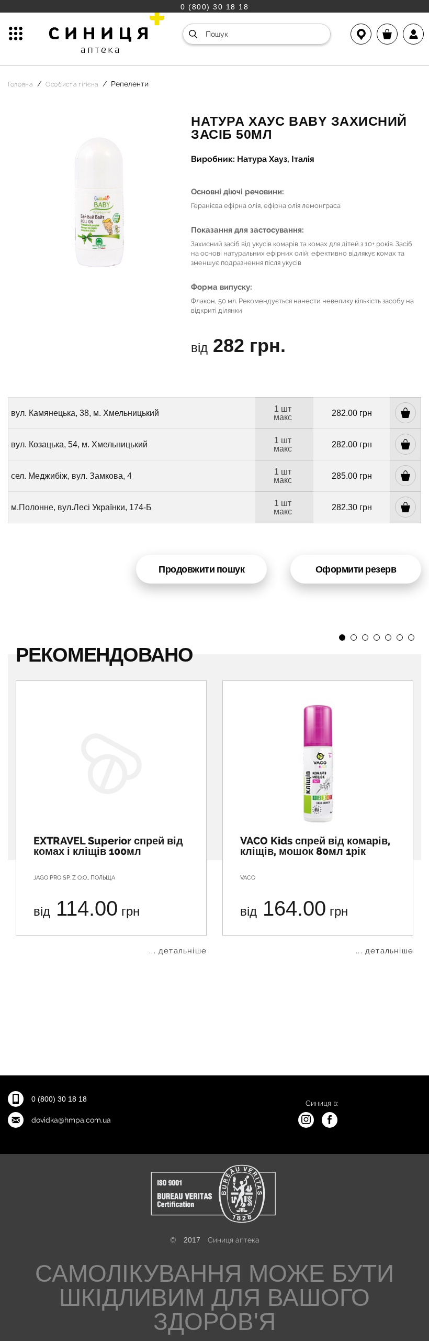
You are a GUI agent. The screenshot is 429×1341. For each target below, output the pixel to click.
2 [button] (354, 637)
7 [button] (411, 637)
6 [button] (400, 637)
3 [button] (365, 637)
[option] (111, 817)
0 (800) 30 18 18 (214, 6)
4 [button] (377, 637)
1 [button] (342, 637)
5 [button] (388, 637)
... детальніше (178, 951)
